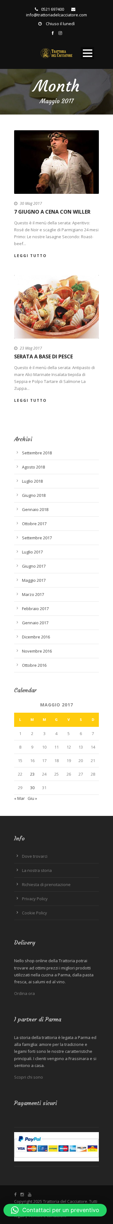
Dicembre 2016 (36, 637)
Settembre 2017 (37, 538)
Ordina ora (24, 993)
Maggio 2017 (34, 580)
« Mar (19, 798)
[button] (55, 1210)
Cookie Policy (34, 913)
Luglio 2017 (32, 552)
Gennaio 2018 (35, 509)
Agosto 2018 (33, 467)
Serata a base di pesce (43, 356)
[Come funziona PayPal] (56, 1146)
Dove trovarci (34, 856)
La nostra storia (37, 870)
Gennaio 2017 (35, 623)
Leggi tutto (30, 255)
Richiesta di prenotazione (46, 884)
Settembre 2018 (37, 453)
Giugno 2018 (34, 495)
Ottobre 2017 (34, 523)
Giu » (32, 798)
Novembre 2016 (37, 651)
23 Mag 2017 (31, 348)
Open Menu (87, 53)
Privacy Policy (35, 898)
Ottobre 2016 (34, 665)
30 (32, 787)
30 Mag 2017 (31, 203)
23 (32, 774)
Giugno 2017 (34, 566)
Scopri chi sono (28, 1077)
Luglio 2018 (32, 481)
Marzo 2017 (33, 594)
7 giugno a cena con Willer (52, 211)
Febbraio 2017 (35, 608)
